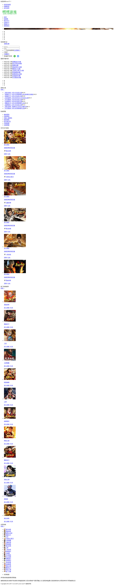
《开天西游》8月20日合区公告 (13, 99)
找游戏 (6, 19)
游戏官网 (6, 147)
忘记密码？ (17, 50)
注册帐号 (6, 54)
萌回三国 (6, 440)
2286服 (20, 74)
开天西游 (15, 77)
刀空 (5, 343)
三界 (5, 401)
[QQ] (18, 56)
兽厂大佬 (8, 571)
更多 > (2, 89)
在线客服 (6, 125)
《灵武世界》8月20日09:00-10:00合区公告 (16, 98)
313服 (22, 70)
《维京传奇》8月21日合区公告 (13, 92)
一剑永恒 (8, 254)
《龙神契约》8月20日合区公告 (13, 101)
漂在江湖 (6, 479)
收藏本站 (6, 6)
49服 (19, 72)
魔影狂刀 (15, 68)
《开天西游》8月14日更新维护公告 (14, 108)
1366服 (20, 67)
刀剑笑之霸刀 (16, 70)
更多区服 (12, 147)
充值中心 (6, 22)
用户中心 (6, 20)
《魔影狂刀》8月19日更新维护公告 (14, 103)
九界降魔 (6, 363)
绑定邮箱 (6, 119)
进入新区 (6, 144)
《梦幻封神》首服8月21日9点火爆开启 (15, 106)
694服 (16, 65)
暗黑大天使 (9, 533)
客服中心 (6, 24)
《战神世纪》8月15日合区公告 (13, 105)
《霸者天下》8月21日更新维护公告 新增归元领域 (18, 94)
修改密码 (6, 114)
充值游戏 (6, 123)
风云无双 (15, 63)
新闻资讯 (6, 25)
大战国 (8, 553)
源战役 (6, 499)
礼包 (9, 154)
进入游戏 (6, 307)
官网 (5, 154)
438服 (19, 77)
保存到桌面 (7, 4)
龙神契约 (8, 560)
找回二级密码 (8, 118)
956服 (19, 61)
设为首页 (6, 8)
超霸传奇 (15, 74)
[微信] (15, 56)
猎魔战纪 (15, 61)
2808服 (20, 63)
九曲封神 (8, 202)
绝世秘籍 (15, 72)
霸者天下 (6, 324)
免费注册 (6, 43)
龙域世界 (15, 75)
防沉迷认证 (7, 121)
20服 (19, 75)
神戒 (13, 65)
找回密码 (6, 116)
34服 (19, 68)
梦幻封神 (8, 228)
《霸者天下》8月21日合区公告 (13, 96)
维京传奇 (8, 151)
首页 (5, 17)
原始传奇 (15, 67)
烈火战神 (8, 557)
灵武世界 (8, 562)
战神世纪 (6, 421)
